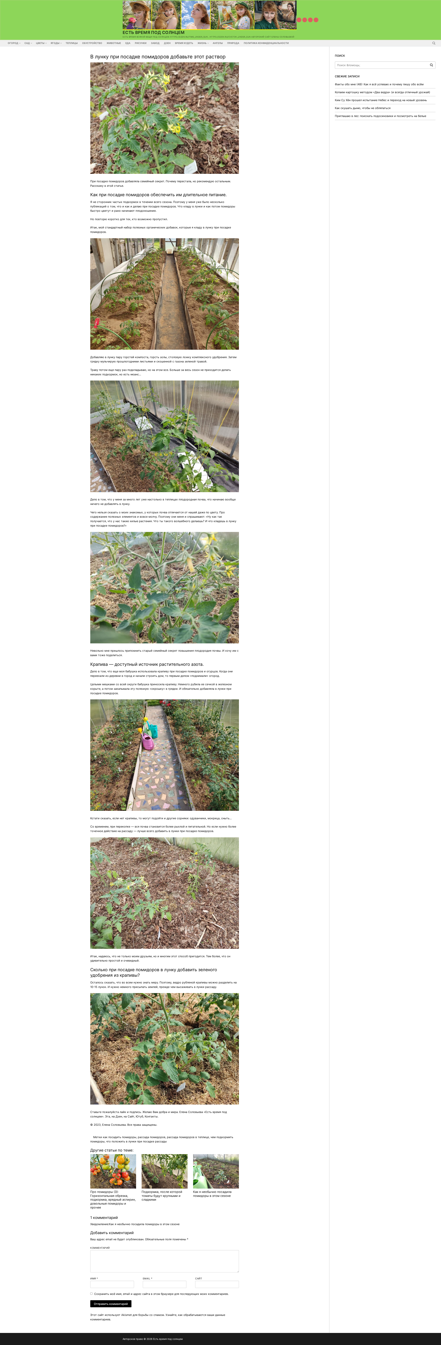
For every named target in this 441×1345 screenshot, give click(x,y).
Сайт (131, 1116)
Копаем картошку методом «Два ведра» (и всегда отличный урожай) (382, 92)
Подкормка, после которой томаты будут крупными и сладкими (162, 1196)
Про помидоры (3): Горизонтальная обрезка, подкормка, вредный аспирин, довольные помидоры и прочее (113, 1199)
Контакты (151, 1116)
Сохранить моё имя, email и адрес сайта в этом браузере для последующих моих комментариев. (161, 1294)
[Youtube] (299, 20)
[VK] (304, 20)
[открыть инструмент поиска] (433, 43)
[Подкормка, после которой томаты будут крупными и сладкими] (164, 1171)
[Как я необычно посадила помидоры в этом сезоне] (216, 1171)
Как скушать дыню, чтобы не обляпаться (363, 108)
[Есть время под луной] (316, 20)
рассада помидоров (151, 1137)
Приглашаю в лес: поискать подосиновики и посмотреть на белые (380, 116)
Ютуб (139, 1116)
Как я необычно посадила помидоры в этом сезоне (212, 1194)
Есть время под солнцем (154, 32)
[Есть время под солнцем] (310, 20)
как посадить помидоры (119, 1137)
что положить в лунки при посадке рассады (136, 1141)
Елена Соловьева (114, 1124)
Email (147, 1278)
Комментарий (100, 1247)
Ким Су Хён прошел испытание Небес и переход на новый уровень (381, 100)
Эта (107, 1116)
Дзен (119, 1116)
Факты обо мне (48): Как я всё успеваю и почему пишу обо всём (379, 84)
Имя (94, 1278)
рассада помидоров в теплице (188, 1137)
